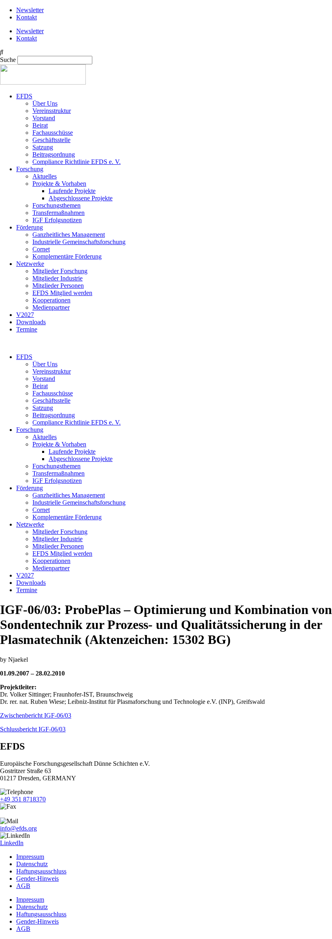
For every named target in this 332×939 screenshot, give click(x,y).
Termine (26, 329)
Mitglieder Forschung (59, 271)
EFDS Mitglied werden (62, 292)
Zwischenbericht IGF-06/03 (35, 715)
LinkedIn (11, 842)
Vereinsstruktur (51, 110)
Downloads (31, 322)
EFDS (24, 96)
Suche (8, 59)
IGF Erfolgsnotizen (57, 220)
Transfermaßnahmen (58, 212)
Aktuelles (44, 176)
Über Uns (44, 103)
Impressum (30, 856)
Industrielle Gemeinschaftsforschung (79, 241)
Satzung (42, 147)
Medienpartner (51, 307)
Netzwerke (30, 263)
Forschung (29, 169)
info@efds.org (18, 828)
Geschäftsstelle (51, 139)
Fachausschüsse (52, 132)
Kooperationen (51, 300)
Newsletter (30, 9)
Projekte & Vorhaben (59, 183)
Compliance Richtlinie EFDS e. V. (76, 161)
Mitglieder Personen (58, 285)
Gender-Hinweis (37, 878)
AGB (23, 885)
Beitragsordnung (53, 154)
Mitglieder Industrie (57, 278)
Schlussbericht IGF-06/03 (33, 729)
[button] (166, 52)
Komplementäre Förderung (67, 256)
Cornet (41, 249)
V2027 (25, 314)
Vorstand (43, 118)
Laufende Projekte (72, 190)
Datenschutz (32, 863)
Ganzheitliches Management (68, 234)
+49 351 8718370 (23, 799)
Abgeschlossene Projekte (81, 198)
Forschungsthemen (56, 205)
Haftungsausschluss (41, 871)
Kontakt (26, 17)
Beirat (40, 125)
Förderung (29, 227)
